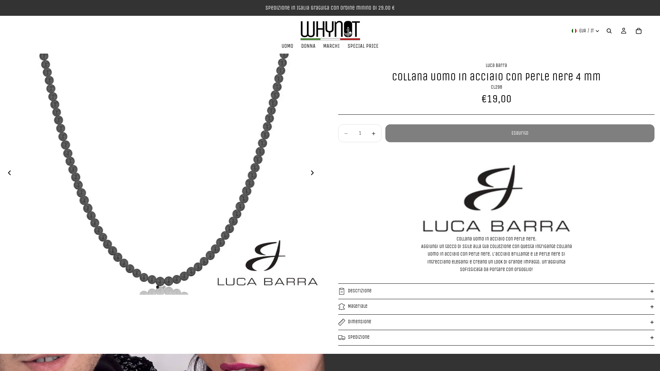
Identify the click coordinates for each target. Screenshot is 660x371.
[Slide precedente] (7, 174)
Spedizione (359, 337)
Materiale (357, 306)
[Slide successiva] (314, 174)
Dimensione (359, 322)
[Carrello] (638, 30)
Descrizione (360, 291)
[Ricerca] (609, 30)
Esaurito (520, 133)
